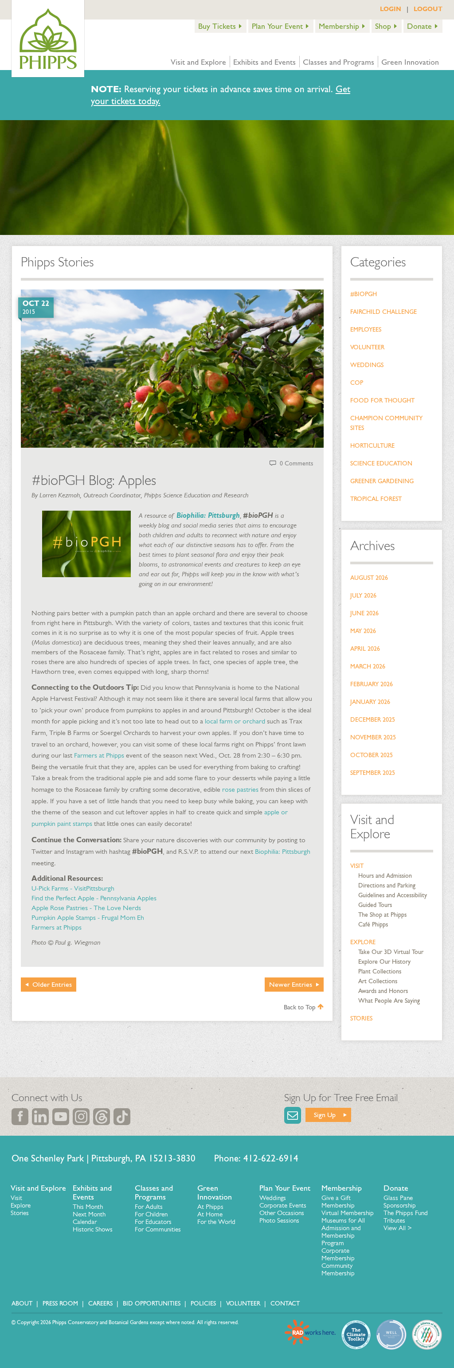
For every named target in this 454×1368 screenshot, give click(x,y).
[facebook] (20, 1116)
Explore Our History (384, 961)
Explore (363, 942)
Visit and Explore (198, 62)
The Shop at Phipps (382, 915)
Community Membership (338, 1269)
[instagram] (81, 1116)
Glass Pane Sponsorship (400, 1201)
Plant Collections (379, 971)
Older (52, 984)
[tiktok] (122, 1116)
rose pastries (240, 789)
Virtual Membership (347, 1213)
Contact (285, 1303)
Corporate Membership (338, 1254)
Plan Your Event (277, 26)
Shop (383, 26)
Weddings (367, 365)
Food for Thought (382, 400)
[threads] (101, 1116)
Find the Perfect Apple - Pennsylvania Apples (94, 898)
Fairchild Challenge (383, 312)
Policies (203, 1303)
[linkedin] (40, 1116)
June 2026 (364, 613)
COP (356, 383)
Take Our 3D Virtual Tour (390, 952)
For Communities (158, 1229)
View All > (398, 1228)
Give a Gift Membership (338, 1201)
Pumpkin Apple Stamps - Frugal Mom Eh (87, 917)
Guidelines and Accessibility (392, 895)
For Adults (149, 1207)
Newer (290, 984)
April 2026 (365, 649)
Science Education (381, 463)
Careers (100, 1303)
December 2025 (372, 719)
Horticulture (372, 445)
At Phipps (210, 1207)
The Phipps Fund (406, 1213)
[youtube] (60, 1116)
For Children (151, 1214)
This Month (88, 1207)
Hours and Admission (385, 875)
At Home (210, 1214)
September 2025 (372, 773)
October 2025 (371, 755)
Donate (419, 26)
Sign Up (325, 1114)
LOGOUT (428, 8)
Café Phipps (373, 924)
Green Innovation (410, 62)
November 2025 (373, 737)
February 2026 (371, 684)
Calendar (85, 1222)
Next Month (89, 1214)
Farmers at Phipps (99, 755)
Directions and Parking (386, 885)
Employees (365, 329)
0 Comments (296, 463)
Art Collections (377, 981)
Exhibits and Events (264, 62)
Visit (357, 866)
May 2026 (363, 631)
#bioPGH (363, 294)
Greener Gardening (382, 481)
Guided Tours (375, 905)
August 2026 (369, 578)
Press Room (60, 1303)
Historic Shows (93, 1229)
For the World (216, 1222)
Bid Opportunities (151, 1303)
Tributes (394, 1220)
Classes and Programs (338, 62)
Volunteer (367, 347)
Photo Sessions (279, 1220)
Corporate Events (282, 1205)
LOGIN (390, 8)
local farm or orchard (235, 721)
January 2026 (370, 702)
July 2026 (363, 595)
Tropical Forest (376, 499)
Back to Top (300, 1007)
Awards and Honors (383, 991)
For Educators (153, 1222)
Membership (339, 26)
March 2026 (367, 666)
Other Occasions (281, 1213)
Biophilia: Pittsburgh (282, 851)
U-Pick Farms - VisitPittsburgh (72, 888)
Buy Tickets (217, 26)
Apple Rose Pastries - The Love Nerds (86, 907)
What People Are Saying (389, 1001)
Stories (361, 1018)
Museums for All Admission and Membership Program (343, 1231)
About (22, 1303)
